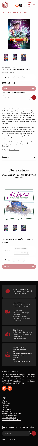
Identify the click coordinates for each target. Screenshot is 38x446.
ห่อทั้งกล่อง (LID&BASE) (21, 253)
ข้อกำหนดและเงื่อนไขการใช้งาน (11, 414)
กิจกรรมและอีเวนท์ (7, 409)
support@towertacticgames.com (22, 353)
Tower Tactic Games (8, 72)
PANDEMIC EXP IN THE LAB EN (17, 13)
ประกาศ (4, 407)
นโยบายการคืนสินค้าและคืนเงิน (11, 420)
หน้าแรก (4, 13)
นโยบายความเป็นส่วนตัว (9, 416)
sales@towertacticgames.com (21, 361)
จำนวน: (7, 77)
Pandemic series (14, 150)
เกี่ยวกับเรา (5, 405)
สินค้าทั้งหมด (6, 403)
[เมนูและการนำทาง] (34, 4)
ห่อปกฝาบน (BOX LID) (21, 248)
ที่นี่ (25, 293)
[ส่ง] (33, 433)
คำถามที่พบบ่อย (7, 411)
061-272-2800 (22, 355)
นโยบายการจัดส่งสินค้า (9, 418)
